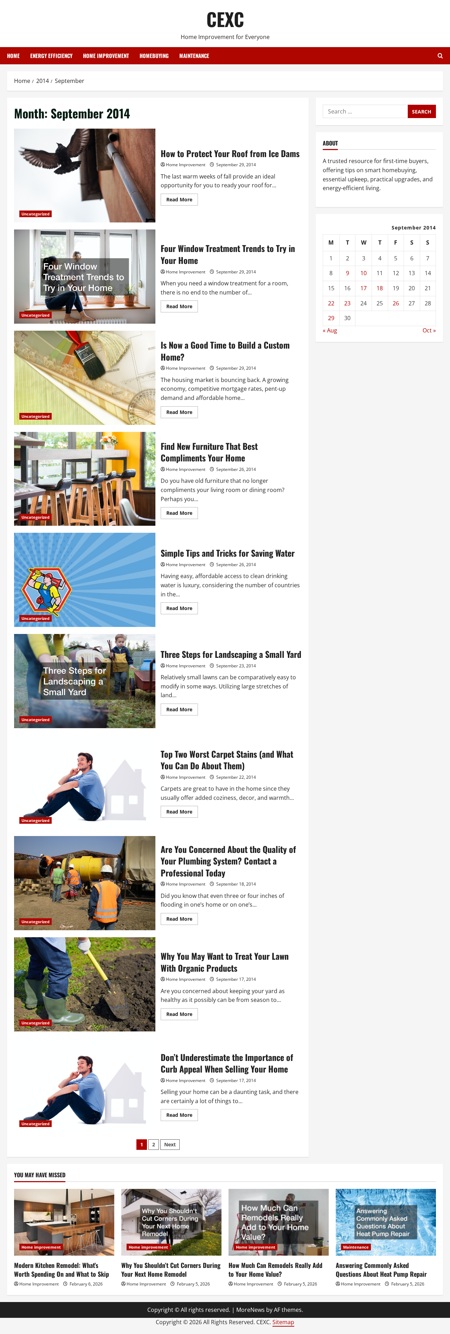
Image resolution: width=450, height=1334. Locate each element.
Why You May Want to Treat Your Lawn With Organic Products (84, 984)
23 (347, 303)
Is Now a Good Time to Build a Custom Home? (84, 378)
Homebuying (154, 55)
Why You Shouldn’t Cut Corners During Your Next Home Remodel (170, 1269)
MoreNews (250, 1310)
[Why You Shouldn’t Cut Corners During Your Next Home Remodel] (171, 1222)
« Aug (330, 330)
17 (363, 288)
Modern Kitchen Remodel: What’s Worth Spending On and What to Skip (61, 1269)
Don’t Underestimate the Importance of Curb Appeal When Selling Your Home (84, 1085)
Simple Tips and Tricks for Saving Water (84, 580)
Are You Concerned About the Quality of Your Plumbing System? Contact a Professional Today (84, 883)
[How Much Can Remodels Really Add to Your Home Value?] (279, 1222)
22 (331, 303)
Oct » (429, 330)
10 (363, 273)
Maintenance (194, 55)
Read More (182, 201)
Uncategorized (35, 213)
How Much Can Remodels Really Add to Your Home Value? (275, 1269)
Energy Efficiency (51, 55)
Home (13, 55)
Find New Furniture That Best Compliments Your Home (84, 479)
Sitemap (283, 1322)
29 (331, 318)
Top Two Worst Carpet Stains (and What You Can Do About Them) (84, 782)
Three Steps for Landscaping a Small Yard (84, 681)
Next (170, 1144)
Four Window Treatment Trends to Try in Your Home (84, 276)
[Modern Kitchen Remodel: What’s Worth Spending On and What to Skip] (64, 1222)
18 (380, 288)
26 (396, 303)
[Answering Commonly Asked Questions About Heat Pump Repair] (386, 1222)
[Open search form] (440, 56)
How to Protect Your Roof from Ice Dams (84, 176)
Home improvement (106, 55)
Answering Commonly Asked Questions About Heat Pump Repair (381, 1269)
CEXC (225, 18)
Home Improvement (185, 165)
